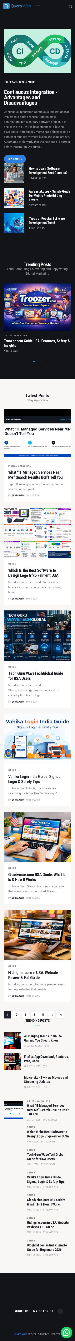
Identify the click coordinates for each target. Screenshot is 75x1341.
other (12, 564)
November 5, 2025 (38, 178)
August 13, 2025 (32, 1087)
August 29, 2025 (37, 228)
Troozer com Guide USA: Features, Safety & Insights (37, 343)
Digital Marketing (15, 335)
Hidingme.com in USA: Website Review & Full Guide (33, 975)
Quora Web (52, 1119)
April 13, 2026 (11, 351)
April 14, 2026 (33, 799)
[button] (30, 361)
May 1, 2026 (32, 701)
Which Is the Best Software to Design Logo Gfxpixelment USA (33, 573)
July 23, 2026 (32, 495)
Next (52, 1014)
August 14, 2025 (32, 1066)
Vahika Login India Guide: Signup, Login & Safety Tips (35, 779)
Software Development (20, 82)
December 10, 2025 (33, 1045)
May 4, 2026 (32, 598)
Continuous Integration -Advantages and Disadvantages (31, 97)
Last (60, 1014)
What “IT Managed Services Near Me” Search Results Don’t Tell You (35, 475)
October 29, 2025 (38, 205)
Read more (15, 159)
